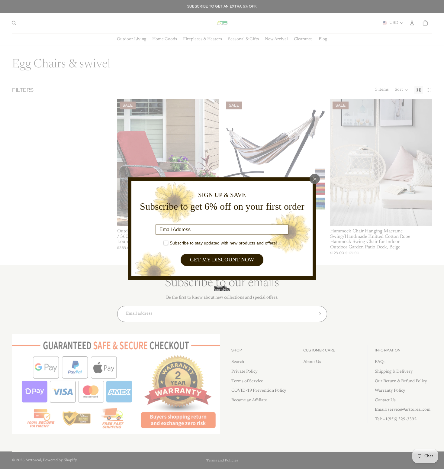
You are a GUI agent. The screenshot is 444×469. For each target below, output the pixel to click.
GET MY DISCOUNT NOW (222, 260)
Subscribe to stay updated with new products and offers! (223, 243)
